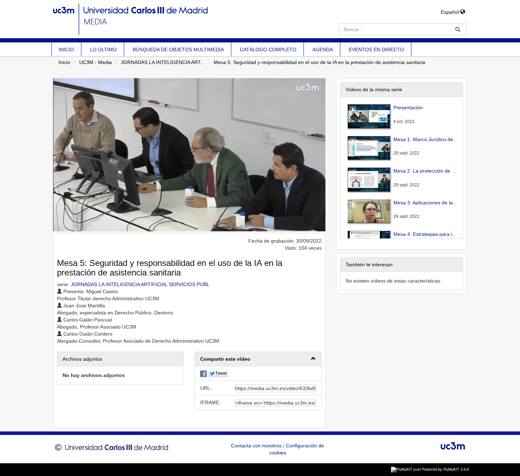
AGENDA (322, 49)
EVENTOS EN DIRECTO (376, 49)
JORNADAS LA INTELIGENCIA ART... (162, 62)
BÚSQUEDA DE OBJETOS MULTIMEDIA (178, 49)
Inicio (64, 62)
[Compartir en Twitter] (218, 373)
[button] (258, 359)
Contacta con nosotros (257, 445)
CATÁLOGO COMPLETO (268, 49)
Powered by (445, 469)
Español (450, 12)
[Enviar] (457, 29)
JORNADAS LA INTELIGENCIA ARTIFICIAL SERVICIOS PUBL (140, 284)
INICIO (66, 49)
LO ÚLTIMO (103, 49)
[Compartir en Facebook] (203, 373)
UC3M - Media (95, 62)
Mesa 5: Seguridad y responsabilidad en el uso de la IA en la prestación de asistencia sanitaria (319, 62)
